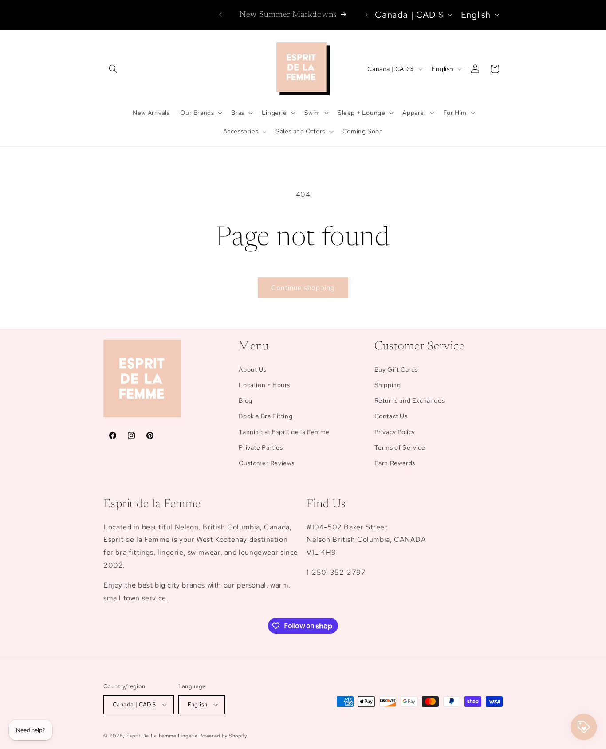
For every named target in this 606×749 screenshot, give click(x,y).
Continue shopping (303, 287)
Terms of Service (399, 447)
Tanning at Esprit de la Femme (284, 432)
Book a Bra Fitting (265, 416)
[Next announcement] (366, 14)
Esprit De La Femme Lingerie (162, 736)
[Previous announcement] (220, 14)
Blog (245, 400)
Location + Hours (264, 385)
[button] (113, 68)
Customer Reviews (267, 463)
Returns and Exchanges (409, 400)
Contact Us (391, 416)
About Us (252, 369)
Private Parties (261, 447)
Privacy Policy (394, 432)
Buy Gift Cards (396, 369)
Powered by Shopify (223, 736)
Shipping (387, 385)
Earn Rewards (394, 463)
